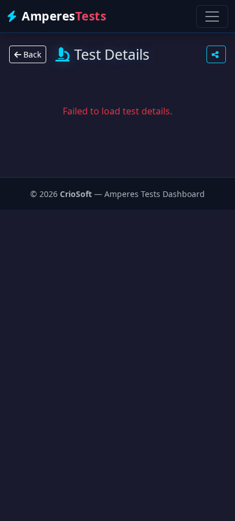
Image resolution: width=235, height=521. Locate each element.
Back (31, 54)
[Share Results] (216, 54)
